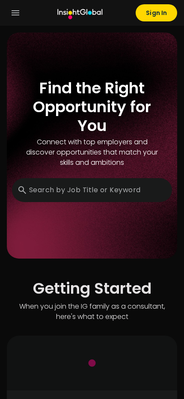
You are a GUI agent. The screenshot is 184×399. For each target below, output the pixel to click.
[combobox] (94, 190)
